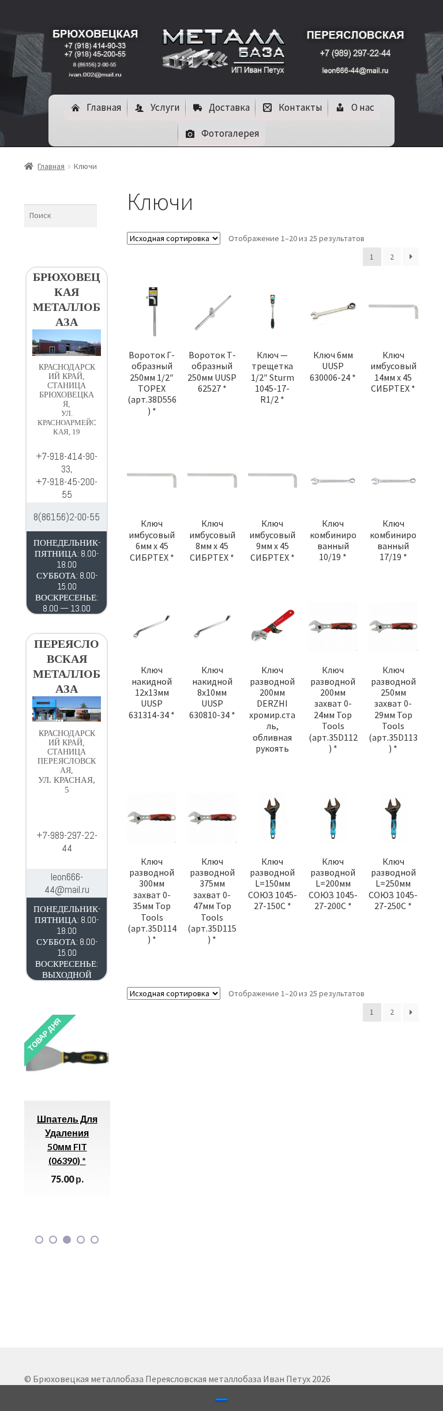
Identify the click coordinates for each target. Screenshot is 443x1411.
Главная (51, 166)
